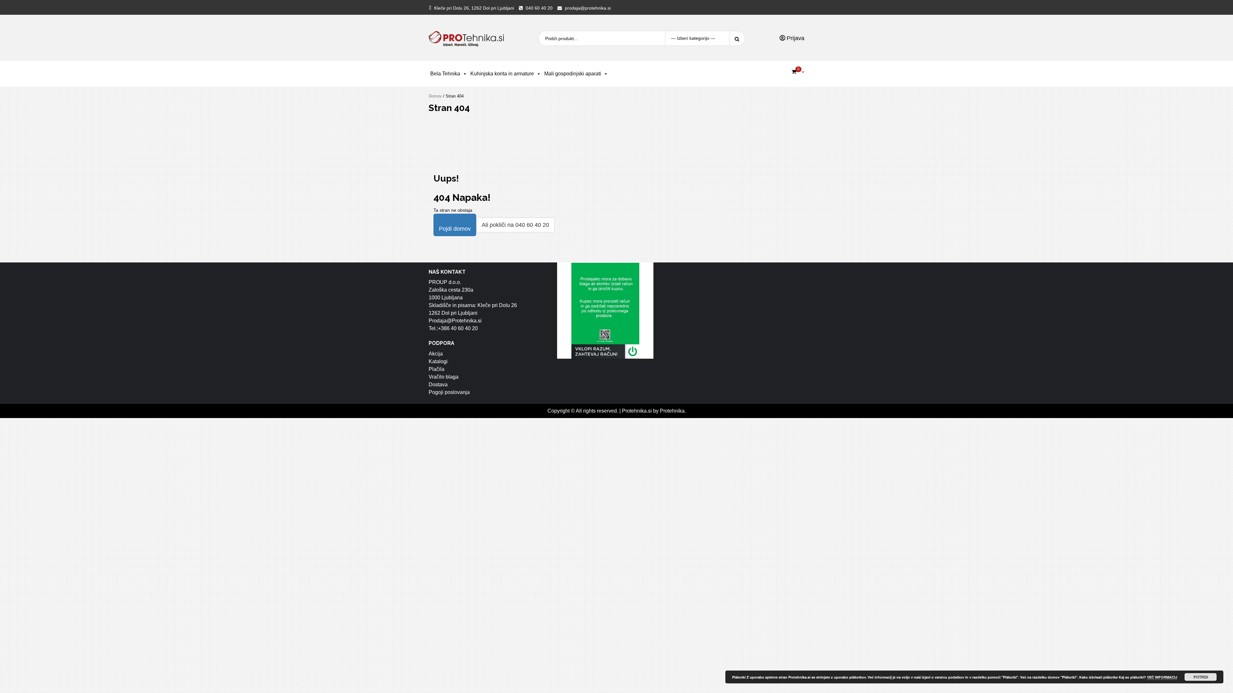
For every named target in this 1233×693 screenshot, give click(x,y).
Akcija (436, 353)
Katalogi (438, 361)
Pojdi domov (455, 229)
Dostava (438, 384)
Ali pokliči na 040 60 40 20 (515, 225)
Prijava (794, 38)
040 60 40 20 (539, 8)
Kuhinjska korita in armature (502, 73)
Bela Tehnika (445, 73)
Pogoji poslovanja (449, 392)
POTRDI (1201, 677)
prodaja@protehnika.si (588, 8)
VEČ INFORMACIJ (1162, 677)
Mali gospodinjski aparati (572, 73)
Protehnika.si (637, 411)
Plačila (436, 369)
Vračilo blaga (444, 377)
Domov (435, 96)
